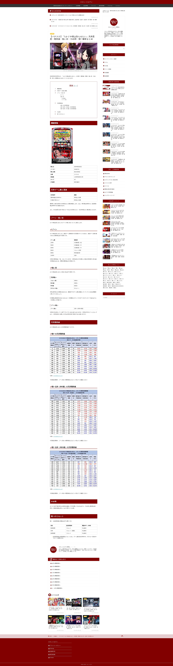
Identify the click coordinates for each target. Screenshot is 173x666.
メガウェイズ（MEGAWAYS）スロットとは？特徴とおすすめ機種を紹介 (67, 15)
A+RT (114, 268)
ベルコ (105, 280)
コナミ (122, 273)
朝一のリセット (61, 114)
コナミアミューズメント (108, 275)
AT (117, 268)
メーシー (114, 280)
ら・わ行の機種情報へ (57, 588)
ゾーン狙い (65, 99)
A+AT (109, 268)
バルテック (106, 278)
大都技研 (105, 284)
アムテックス (111, 271)
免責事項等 (52, 651)
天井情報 (78, 5)
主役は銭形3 (110, 282)
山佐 (113, 284)
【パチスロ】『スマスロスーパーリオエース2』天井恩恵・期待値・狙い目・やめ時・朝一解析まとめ (74, 25)
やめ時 (58, 112)
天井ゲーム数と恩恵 (62, 90)
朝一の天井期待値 (65, 105)
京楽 (114, 282)
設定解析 (107, 76)
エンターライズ (118, 271)
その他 (106, 65)
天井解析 (52, 33)
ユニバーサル (120, 280)
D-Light (121, 268)
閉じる (75, 85)
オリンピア (106, 273)
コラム (106, 62)
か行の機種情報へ (56, 566)
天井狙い (64, 98)
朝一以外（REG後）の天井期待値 (68, 108)
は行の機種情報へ (56, 578)
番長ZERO (107, 173)
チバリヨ (107, 186)
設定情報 (86, 5)
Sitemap (110, 5)
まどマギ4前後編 (109, 192)
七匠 (104, 282)
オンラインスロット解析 (111, 58)
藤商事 (111, 287)
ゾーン (62, 95)
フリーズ (93, 5)
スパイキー (120, 275)
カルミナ (117, 273)
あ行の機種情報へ (56, 563)
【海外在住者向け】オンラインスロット (63, 5)
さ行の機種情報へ (56, 569)
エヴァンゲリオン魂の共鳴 (111, 179)
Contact (118, 5)
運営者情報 (101, 5)
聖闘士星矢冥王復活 (109, 189)
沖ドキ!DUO (106, 287)
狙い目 (62, 96)
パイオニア (111, 278)
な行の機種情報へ (56, 575)
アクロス (105, 271)
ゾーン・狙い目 (61, 92)
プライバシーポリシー (55, 645)
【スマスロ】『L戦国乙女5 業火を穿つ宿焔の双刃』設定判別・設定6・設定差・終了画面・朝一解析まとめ (74, 20)
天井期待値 (60, 103)
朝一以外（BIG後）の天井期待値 (68, 107)
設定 (115, 287)
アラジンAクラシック (110, 176)
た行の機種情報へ (56, 572)
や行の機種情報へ (56, 585)
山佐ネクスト (119, 284)
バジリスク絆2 (108, 182)
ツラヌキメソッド (57, 375)
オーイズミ (111, 273)
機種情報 (59, 88)
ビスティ (117, 278)
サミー (115, 275)
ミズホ (110, 280)
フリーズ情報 (108, 69)
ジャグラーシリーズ (109, 195)
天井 (110, 284)
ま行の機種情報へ (56, 582)
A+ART (105, 268)
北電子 (119, 282)
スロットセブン (86, 2)
